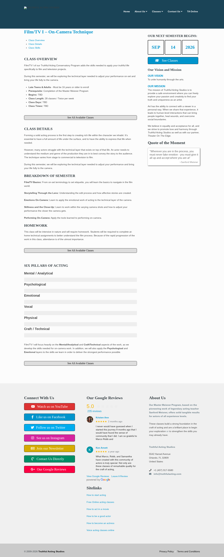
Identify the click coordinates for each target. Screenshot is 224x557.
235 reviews (94, 411)
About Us (140, 11)
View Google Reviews (98, 476)
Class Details (35, 44)
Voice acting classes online (100, 530)
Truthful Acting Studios (51, 551)
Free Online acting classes (100, 502)
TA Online (192, 11)
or (167, 431)
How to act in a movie (98, 509)
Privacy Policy (166, 551)
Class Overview (37, 40)
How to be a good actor (99, 516)
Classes (156, 11)
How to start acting (96, 495)
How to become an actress (100, 523)
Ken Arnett (102, 447)
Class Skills (34, 47)
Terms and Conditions (188, 551)
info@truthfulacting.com (167, 474)
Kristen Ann (102, 417)
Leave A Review (119, 476)
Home (126, 11)
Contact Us (174, 11)
